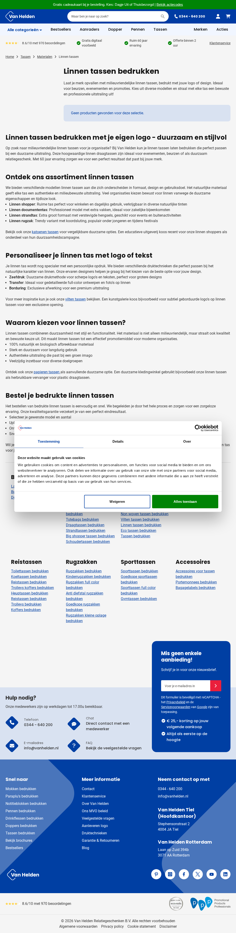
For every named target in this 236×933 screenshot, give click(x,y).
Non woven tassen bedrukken (144, 514)
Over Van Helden (95, 803)
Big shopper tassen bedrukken (90, 536)
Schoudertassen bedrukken (88, 541)
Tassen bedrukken (135, 536)
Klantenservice (219, 43)
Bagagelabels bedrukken (195, 588)
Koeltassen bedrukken (29, 576)
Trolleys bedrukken (26, 604)
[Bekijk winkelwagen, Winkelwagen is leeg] (228, 16)
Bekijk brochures (19, 840)
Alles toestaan (185, 501)
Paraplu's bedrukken (22, 796)
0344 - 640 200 (192, 16)
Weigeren (117, 501)
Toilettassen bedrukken (30, 571)
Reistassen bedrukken (29, 582)
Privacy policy (112, 926)
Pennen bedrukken (20, 811)
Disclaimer (168, 926)
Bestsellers (14, 848)
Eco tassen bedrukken (138, 530)
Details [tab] (118, 441)
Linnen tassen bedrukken (141, 525)
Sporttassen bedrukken (139, 571)
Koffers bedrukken (26, 610)
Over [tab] (187, 441)
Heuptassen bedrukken (29, 593)
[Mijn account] (218, 16)
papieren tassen (47, 372)
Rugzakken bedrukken (84, 571)
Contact (88, 789)
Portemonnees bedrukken (196, 582)
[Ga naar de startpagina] (20, 16)
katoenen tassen (45, 232)
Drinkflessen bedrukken (24, 818)
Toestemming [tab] (49, 441)
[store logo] (61, 874)
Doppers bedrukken (21, 826)
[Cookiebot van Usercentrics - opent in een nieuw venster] (198, 427)
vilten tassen (75, 299)
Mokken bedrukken (21, 789)
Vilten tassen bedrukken (140, 519)
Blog (85, 848)
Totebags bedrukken (82, 519)
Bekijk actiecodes (169, 4)
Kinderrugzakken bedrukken (88, 576)
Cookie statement (141, 926)
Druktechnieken (94, 833)
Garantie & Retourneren (100, 840)
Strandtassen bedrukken (85, 530)
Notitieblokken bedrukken (26, 803)
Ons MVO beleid (95, 811)
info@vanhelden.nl (173, 796)
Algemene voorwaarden (78, 926)
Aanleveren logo (95, 826)
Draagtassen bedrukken (85, 525)
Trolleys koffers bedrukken (32, 588)
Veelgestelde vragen (98, 818)
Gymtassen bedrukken (139, 599)
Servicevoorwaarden (175, 707)
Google (202, 707)
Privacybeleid (175, 702)
